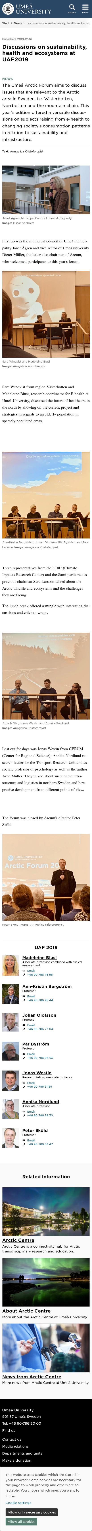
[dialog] (46, 1499)
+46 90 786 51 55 (39, 1086)
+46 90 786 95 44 (40, 1000)
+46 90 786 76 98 (40, 974)
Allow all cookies (21, 1521)
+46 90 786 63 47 (40, 1144)
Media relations (15, 1446)
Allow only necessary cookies (32, 1512)
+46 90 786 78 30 (40, 1115)
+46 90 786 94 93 (40, 1057)
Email (31, 970)
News (18, 23)
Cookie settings (18, 1503)
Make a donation (16, 1460)
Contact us (11, 1439)
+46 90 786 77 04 (40, 1029)
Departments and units (22, 1453)
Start (5, 23)
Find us (8, 1430)
